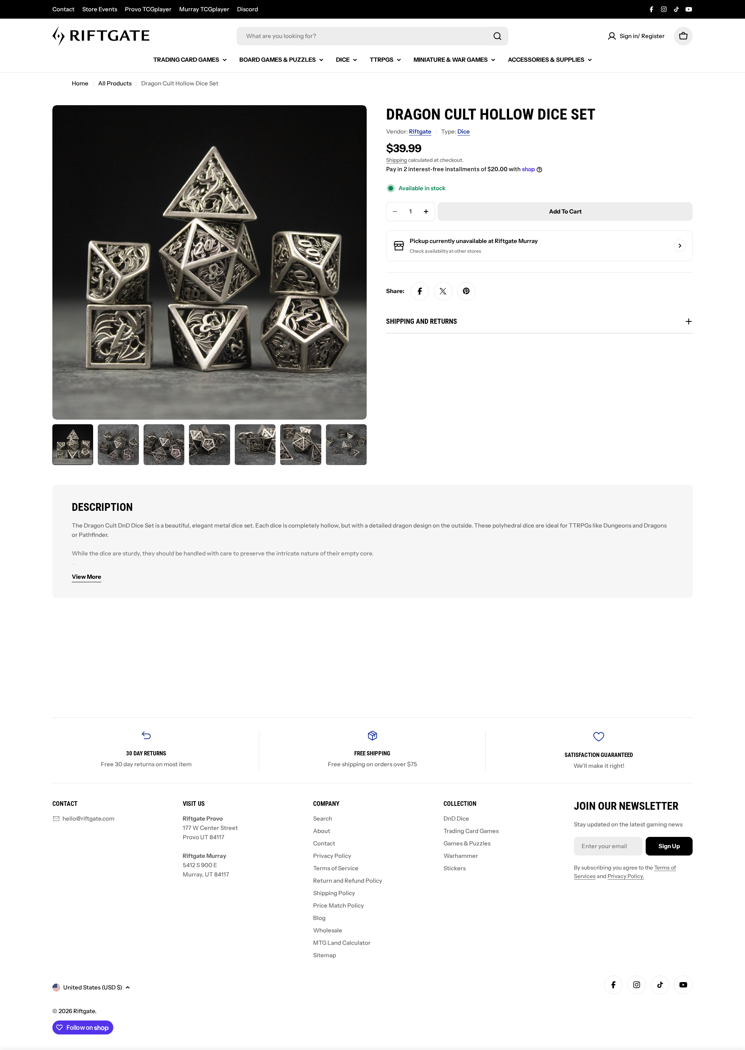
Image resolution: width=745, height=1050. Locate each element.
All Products (115, 83)
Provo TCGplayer (148, 9)
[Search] (497, 36)
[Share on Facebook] (420, 291)
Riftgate (420, 131)
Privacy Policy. (626, 876)
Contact (63, 9)
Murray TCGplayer (204, 9)
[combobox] (372, 36)
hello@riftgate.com (88, 818)
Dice (463, 131)
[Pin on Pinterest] (466, 291)
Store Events (99, 9)
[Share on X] (443, 291)
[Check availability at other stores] (680, 246)
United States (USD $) (92, 987)
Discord (247, 9)
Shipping (396, 160)
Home (80, 83)
